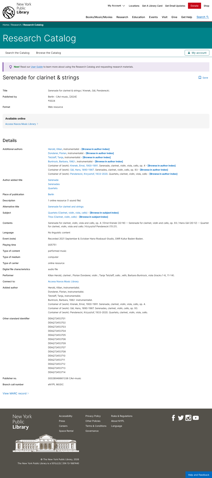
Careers (63, 425)
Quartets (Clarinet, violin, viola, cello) (67, 212)
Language (116, 425)
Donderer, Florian (57, 153)
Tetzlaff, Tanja (55, 157)
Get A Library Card (152, 5)
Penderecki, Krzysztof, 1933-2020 (89, 173)
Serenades (54, 184)
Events (153, 17)
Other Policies (92, 420)
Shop (206, 5)
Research (122, 17)
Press (62, 420)
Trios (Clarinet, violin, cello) (62, 216)
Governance (92, 430)
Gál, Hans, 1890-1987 (82, 169)
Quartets (52, 188)
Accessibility (65, 416)
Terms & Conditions (95, 425)
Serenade (53, 180)
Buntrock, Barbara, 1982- (62, 161)
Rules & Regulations (121, 416)
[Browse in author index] (95, 149)
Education (138, 17)
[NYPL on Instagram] (188, 418)
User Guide (37, 66)
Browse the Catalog (48, 52)
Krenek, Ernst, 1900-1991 (84, 165)
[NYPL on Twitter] (180, 418)
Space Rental (66, 430)
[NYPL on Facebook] (173, 418)
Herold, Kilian (55, 149)
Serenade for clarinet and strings (65, 206)
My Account (114, 5)
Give (174, 17)
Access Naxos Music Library (63, 281)
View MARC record (14, 393)
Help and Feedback (198, 474)
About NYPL (117, 420)
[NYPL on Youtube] (195, 418)
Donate (194, 5)
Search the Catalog (17, 52)
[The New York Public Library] (17, 11)
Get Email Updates (175, 5)
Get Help (186, 17)
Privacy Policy (93, 416)
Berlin (51, 194)
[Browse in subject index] (104, 212)
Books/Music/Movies (99, 17)
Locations (134, 5)
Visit (164, 17)
